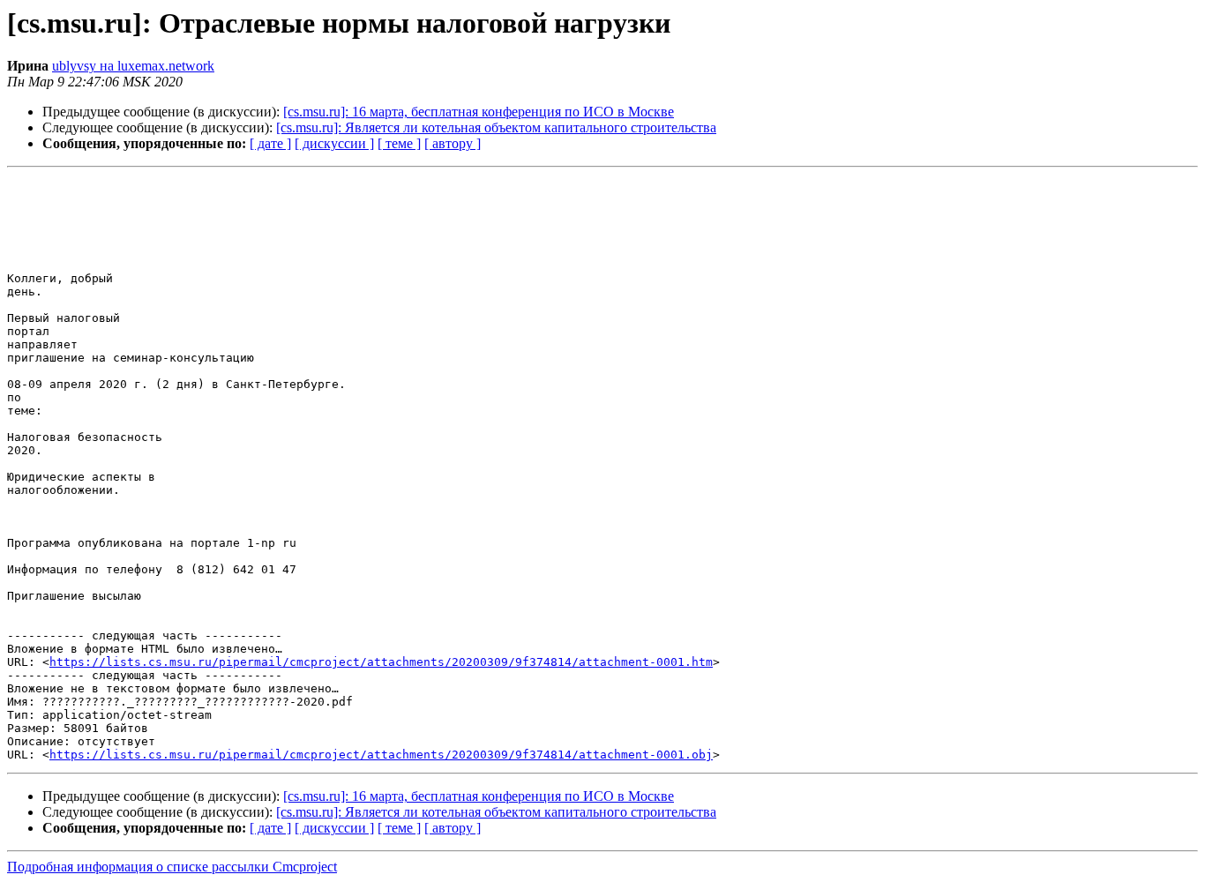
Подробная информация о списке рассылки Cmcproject (172, 866)
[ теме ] (399, 143)
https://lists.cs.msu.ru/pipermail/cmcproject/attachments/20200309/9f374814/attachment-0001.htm (381, 662)
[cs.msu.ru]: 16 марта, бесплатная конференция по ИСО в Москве (478, 111)
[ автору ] (452, 143)
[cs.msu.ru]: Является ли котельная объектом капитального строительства (496, 127)
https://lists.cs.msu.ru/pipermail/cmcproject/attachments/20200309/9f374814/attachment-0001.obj (381, 754)
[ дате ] (270, 143)
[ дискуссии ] (334, 143)
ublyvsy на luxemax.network (133, 65)
